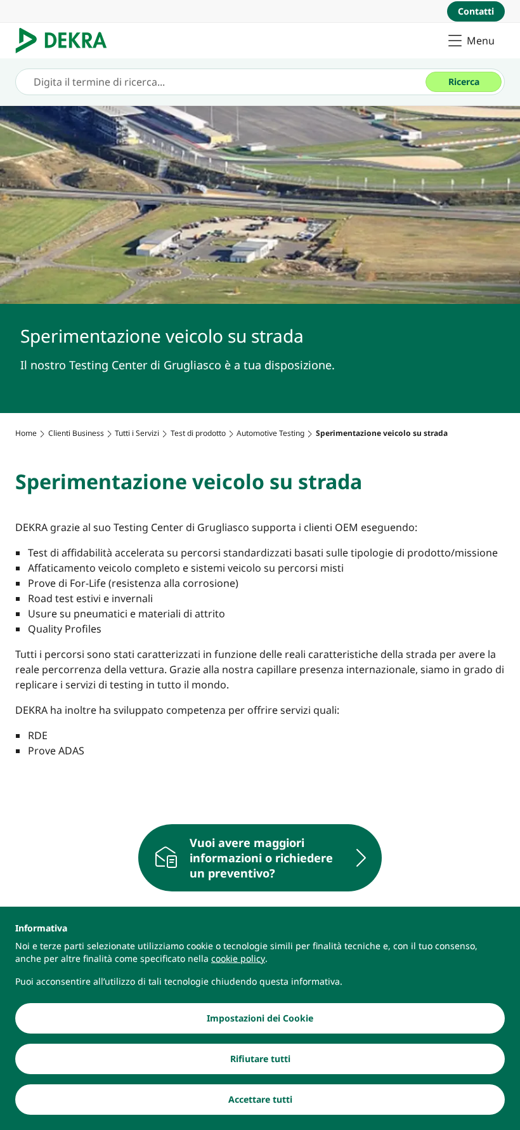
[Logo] (66, 40)
